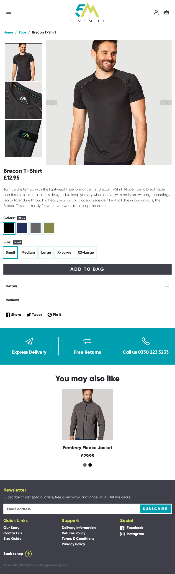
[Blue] (22, 228)
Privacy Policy (73, 544)
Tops (22, 32)
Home (8, 32)
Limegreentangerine (53, 565)
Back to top (13, 553)
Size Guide (12, 538)
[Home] (87, 12)
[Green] (48, 228)
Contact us (12, 533)
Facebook (134, 527)
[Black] (9, 228)
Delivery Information (79, 527)
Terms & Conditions (78, 538)
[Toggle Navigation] (8, 12)
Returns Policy (73, 533)
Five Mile (12, 565)
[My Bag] (166, 12)
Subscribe (155, 509)
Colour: (14, 218)
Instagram (135, 534)
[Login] (156, 12)
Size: (12, 242)
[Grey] (35, 228)
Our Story (11, 527)
